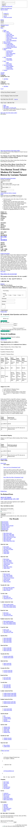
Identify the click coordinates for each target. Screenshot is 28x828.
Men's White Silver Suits (9, 541)
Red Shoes (5, 565)
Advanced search (7, 808)
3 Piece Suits (6, 731)
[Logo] (5, 750)
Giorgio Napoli (6, 717)
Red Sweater (6, 580)
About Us (5, 804)
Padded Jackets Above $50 (9, 703)
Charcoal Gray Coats (8, 632)
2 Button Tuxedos (7, 739)
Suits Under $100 (7, 638)
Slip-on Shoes (6, 745)
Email (15, 325)
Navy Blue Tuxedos (8, 588)
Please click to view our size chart (9, 274)
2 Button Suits (6, 727)
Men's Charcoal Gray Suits (9, 537)
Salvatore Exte (6, 721)
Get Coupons (6, 788)
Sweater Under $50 (7, 671)
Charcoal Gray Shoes (8, 563)
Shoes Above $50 (7, 650)
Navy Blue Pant (7, 614)
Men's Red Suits (7, 539)
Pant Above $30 (7, 679)
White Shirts (6, 553)
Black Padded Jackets (8, 621)
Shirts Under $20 (7, 663)
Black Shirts (6, 546)
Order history (6, 797)
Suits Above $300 (7, 642)
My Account (6, 795)
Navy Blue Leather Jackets (9, 605)
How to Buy (6, 783)
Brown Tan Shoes (7, 561)
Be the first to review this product (8, 178)
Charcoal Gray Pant (7, 615)
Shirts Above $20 (7, 664)
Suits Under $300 (7, 640)
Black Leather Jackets (8, 604)
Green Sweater (6, 579)
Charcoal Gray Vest (7, 598)
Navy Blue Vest (7, 597)
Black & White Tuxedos (8, 587)
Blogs (4, 810)
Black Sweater (6, 574)
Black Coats (6, 629)
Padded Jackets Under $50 (9, 701)
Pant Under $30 (7, 677)
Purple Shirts (6, 552)
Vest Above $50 (7, 687)
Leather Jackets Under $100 (9, 693)
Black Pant (5, 612)
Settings (2, 73)
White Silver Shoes (7, 566)
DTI (4, 716)
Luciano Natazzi (7, 718)
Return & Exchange (7, 798)
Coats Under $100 (7, 708)
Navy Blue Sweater (7, 575)
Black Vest (5, 596)
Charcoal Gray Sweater (8, 577)
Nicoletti (5, 719)
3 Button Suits (6, 728)
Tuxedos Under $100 (8, 656)
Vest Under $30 (7, 684)
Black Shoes (6, 559)
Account (2, 72)
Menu (2, 27)
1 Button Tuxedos (7, 738)
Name (15, 323)
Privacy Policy (6, 809)
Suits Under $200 (7, 639)
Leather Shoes (6, 746)
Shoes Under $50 (7, 649)
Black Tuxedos (6, 590)
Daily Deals (6, 781)
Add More (5, 78)
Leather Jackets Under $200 (9, 694)
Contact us (5, 793)
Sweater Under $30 (7, 670)
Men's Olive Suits (7, 538)
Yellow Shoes (6, 568)
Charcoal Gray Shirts (8, 549)
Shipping (5, 785)
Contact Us (6, 13)
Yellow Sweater (7, 581)
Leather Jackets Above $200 (9, 695)
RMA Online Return (8, 799)
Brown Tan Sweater (8, 576)
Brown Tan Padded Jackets (9, 623)
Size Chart (5, 807)
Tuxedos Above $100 (8, 657)
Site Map (5, 805)
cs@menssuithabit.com (8, 770)
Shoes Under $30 (7, 647)
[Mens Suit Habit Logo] (6, 8)
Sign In (5, 16)
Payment (5, 784)
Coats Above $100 (7, 710)
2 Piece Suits (6, 729)
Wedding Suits (6, 732)
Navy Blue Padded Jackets (9, 622)
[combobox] (7, 23)
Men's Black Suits (7, 533)
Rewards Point (6, 787)
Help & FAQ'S (6, 794)
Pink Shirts (5, 550)
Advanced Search (5, 25)
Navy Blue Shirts (7, 548)
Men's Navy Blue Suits (8, 534)
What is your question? (18, 328)
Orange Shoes (6, 564)
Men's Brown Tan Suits (8, 535)
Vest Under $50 (7, 686)
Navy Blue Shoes (7, 560)
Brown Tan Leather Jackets (9, 607)
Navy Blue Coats (7, 631)
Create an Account (7, 17)
